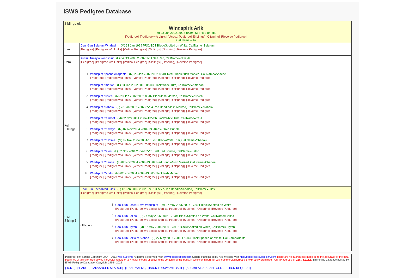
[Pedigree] (132, 36)
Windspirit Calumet (102, 118)
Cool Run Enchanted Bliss (97, 189)
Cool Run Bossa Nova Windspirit (136, 205)
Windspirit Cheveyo (103, 129)
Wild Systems (125, 256)
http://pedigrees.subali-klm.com (258, 256)
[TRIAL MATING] (135, 268)
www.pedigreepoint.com (177, 256)
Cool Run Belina (126, 216)
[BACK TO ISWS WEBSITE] (166, 268)
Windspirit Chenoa (102, 162)
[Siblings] (199, 36)
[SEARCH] (83, 268)
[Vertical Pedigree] (180, 36)
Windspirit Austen (101, 96)
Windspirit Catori (101, 151)
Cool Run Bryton (126, 227)
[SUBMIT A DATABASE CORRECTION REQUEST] (218, 268)
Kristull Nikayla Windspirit (97, 58)
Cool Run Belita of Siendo (132, 238)
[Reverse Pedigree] (233, 36)
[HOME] (70, 268)
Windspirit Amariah (102, 85)
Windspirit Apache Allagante (108, 74)
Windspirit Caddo (101, 173)
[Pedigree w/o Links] (153, 36)
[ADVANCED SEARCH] (107, 268)
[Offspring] (213, 36)
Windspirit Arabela (102, 107)
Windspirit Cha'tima (102, 140)
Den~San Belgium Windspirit (99, 45)
